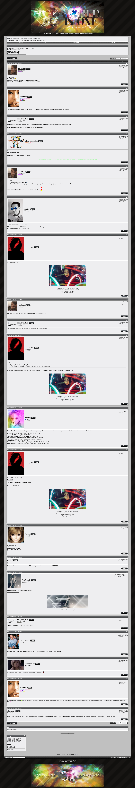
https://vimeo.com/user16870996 (16, 227)
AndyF (10, 560)
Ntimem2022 (30, 664)
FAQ (45, 42)
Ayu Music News (36, 38)
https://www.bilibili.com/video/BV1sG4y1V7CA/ (19, 590)
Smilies (8, 745)
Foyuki (27, 534)
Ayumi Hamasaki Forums (26, 38)
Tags (8, 727)
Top (129, 757)
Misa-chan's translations (86, 33)
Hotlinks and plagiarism (13, 49)
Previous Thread (64, 733)
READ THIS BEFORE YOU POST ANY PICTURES (21, 48)
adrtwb (27, 418)
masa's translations (74, 33)
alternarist (11, 711)
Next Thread (71, 733)
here (27, 109)
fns (16, 729)
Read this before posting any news (16, 54)
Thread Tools (114, 61)
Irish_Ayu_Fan (22, 119)
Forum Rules (10, 749)
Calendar (113, 42)
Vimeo (16, 485)
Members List (76, 42)
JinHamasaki (25, 640)
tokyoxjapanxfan (31, 141)
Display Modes (123, 61)
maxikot (27, 209)
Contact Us (113, 757)
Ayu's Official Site (46, 33)
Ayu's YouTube (64, 33)
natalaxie (21, 69)
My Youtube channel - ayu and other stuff (18, 228)
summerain (29, 247)
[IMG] (8, 746)
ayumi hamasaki (11, 729)
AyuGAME (26, 580)
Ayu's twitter (55, 33)
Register (21, 42)
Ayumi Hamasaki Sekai (14, 38)
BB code (9, 744)
